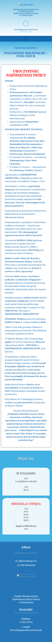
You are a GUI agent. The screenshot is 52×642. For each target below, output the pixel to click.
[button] (26, 38)
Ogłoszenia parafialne (26, 48)
